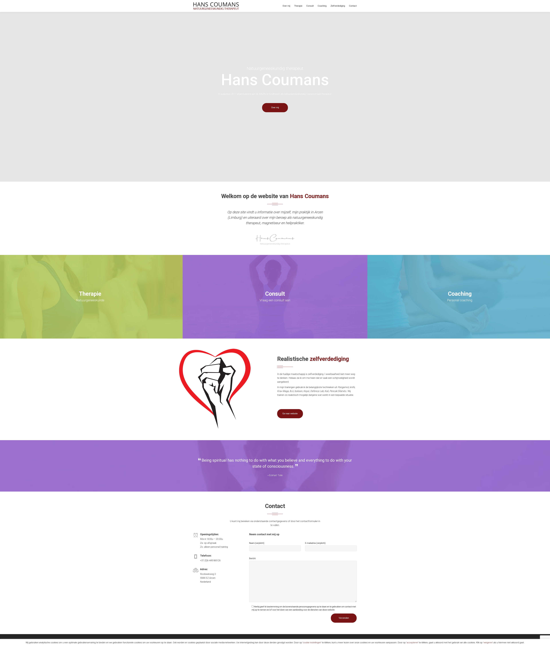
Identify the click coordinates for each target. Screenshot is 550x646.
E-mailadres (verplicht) (315, 543)
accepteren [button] (412, 642)
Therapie (298, 6)
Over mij (286, 6)
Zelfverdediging (338, 6)
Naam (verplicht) (256, 543)
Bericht (252, 558)
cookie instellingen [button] (312, 642)
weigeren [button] (488, 642)
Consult (310, 6)
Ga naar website (290, 413)
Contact (353, 6)
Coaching (322, 6)
